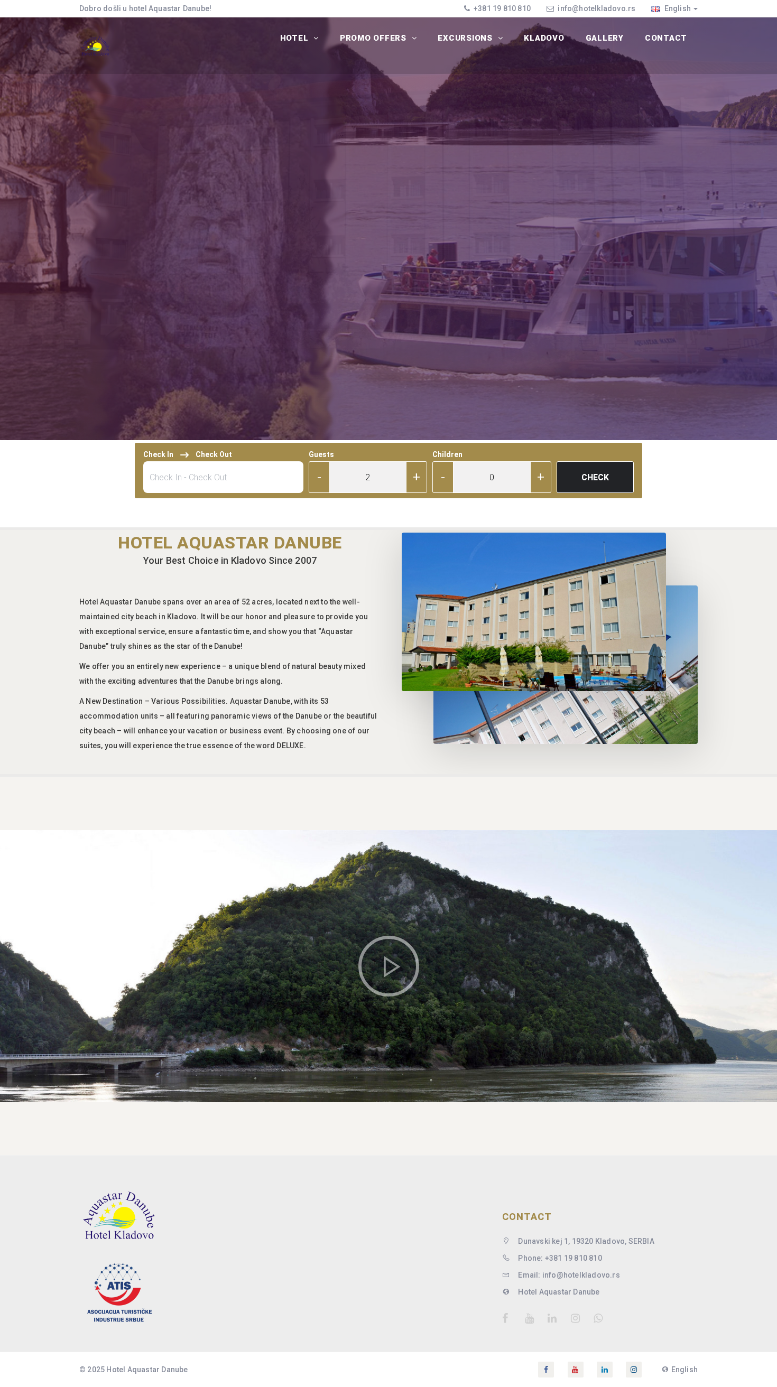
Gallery (605, 38)
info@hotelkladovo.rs (596, 8)
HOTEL (295, 38)
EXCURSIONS (466, 38)
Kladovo (544, 38)
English (676, 8)
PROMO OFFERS (374, 38)
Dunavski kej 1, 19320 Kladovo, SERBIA (585, 1241)
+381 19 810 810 (501, 8)
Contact (666, 38)
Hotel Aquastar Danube (557, 1292)
